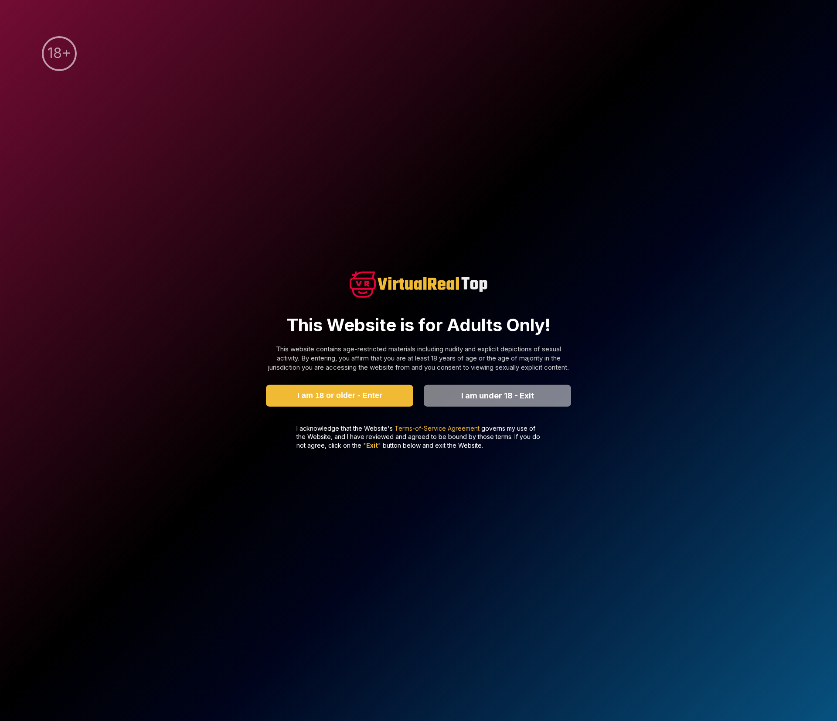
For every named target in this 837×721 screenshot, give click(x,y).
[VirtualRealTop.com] (418, 286)
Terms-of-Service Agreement (438, 428)
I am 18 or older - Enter (339, 395)
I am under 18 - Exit (497, 395)
